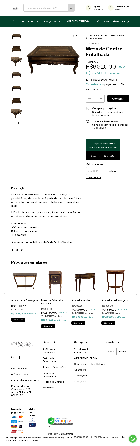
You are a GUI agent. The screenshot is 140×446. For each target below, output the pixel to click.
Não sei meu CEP (93, 177)
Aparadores (80, 369)
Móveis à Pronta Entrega (104, 35)
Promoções (80, 375)
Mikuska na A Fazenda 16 (81, 351)
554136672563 (19, 368)
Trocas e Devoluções (54, 367)
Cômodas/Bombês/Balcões (111, 21)
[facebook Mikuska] (19, 357)
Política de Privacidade (49, 360)
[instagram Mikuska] (12, 357)
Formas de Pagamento (49, 374)
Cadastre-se (98, 9)
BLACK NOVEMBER (78, 21)
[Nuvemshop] (61, 434)
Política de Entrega (53, 381)
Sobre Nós (48, 387)
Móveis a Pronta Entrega (86, 358)
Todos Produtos (28, 21)
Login (95, 6)
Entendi (35, 440)
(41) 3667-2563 (19, 374)
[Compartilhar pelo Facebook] (13, 250)
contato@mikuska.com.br (25, 380)
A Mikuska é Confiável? (49, 351)
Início (88, 35)
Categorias (80, 381)
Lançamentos (52, 21)
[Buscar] (71, 8)
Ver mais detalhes (94, 89)
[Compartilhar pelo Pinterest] (21, 250)
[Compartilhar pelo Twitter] (17, 250)
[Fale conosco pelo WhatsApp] (133, 439)
